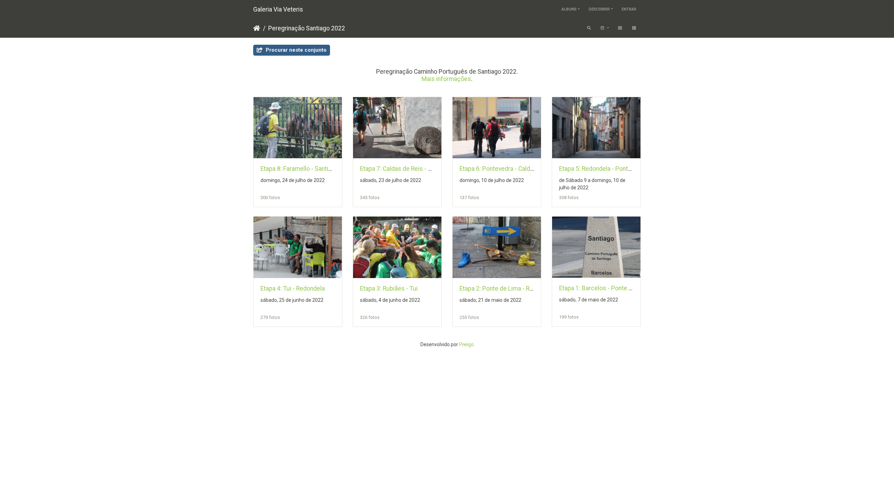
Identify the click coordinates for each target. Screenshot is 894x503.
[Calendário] (604, 28)
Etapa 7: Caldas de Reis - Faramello (407, 168)
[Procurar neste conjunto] (589, 28)
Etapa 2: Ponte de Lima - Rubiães (504, 288)
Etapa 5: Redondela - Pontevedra (602, 168)
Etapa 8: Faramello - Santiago (299, 168)
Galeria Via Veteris (278, 9)
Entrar (629, 9)
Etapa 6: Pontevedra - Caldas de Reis (509, 168)
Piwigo (466, 344)
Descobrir (599, 9)
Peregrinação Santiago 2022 (306, 28)
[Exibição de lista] (634, 28)
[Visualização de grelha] (620, 28)
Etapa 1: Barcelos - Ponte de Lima (604, 288)
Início (256, 28)
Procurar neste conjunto (295, 50)
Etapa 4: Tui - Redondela (293, 288)
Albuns (569, 9)
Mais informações (446, 78)
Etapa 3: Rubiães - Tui (389, 288)
